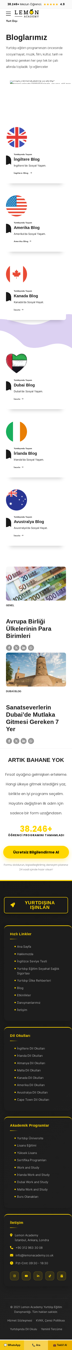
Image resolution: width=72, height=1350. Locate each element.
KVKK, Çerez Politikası (50, 1320)
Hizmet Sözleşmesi (19, 1320)
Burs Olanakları (27, 1197)
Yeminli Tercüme (51, 1329)
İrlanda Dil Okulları (30, 1056)
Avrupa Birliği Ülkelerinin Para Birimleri (28, 628)
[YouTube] (26, 1275)
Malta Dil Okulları (29, 1070)
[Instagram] (14, 1275)
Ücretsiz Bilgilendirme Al (36, 852)
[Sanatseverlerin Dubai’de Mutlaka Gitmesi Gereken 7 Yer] (36, 670)
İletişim (22, 1010)
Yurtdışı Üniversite (30, 1138)
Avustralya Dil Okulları (32, 1092)
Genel (10, 605)
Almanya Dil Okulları (31, 1063)
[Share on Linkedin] (24, 648)
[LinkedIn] (38, 1275)
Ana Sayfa (24, 946)
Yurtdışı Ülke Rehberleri (34, 980)
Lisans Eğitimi (26, 1145)
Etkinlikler (24, 995)
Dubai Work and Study (32, 1182)
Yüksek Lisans (27, 1153)
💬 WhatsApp (12, 1345)
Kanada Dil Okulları (30, 1078)
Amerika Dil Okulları (31, 1085)
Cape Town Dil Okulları (33, 1100)
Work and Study (28, 1167)
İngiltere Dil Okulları (31, 1048)
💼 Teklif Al (60, 1345)
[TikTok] (49, 1275)
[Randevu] (61, 1275)
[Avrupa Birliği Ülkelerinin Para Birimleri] (36, 584)
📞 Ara (36, 1345)
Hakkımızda (25, 954)
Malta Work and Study (32, 1189)
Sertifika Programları (31, 1160)
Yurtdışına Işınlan (40, 905)
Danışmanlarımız (28, 1002)
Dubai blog (13, 691)
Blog (20, 988)
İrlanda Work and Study (33, 1175)
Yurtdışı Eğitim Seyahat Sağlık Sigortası (38, 971)
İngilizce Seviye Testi (32, 961)
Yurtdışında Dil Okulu (23, 1329)
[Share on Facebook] (9, 648)
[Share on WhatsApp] (31, 648)
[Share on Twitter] (16, 648)
